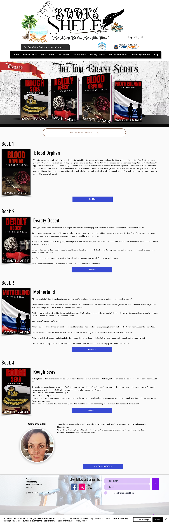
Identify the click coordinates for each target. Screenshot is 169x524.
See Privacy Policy (78, 520)
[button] (47, 55)
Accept (157, 519)
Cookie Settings (142, 519)
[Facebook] (74, 487)
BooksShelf (36, 493)
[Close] (165, 519)
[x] (89, 487)
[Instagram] (82, 487)
